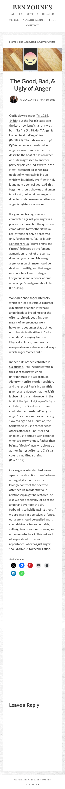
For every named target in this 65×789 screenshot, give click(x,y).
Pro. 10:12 (16, 460)
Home (12, 41)
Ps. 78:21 (16, 140)
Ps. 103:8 (42, 115)
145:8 (13, 120)
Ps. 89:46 (32, 130)
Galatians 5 (16, 367)
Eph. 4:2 (36, 431)
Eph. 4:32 (16, 288)
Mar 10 (44, 99)
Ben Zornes (32, 7)
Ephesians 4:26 (19, 243)
